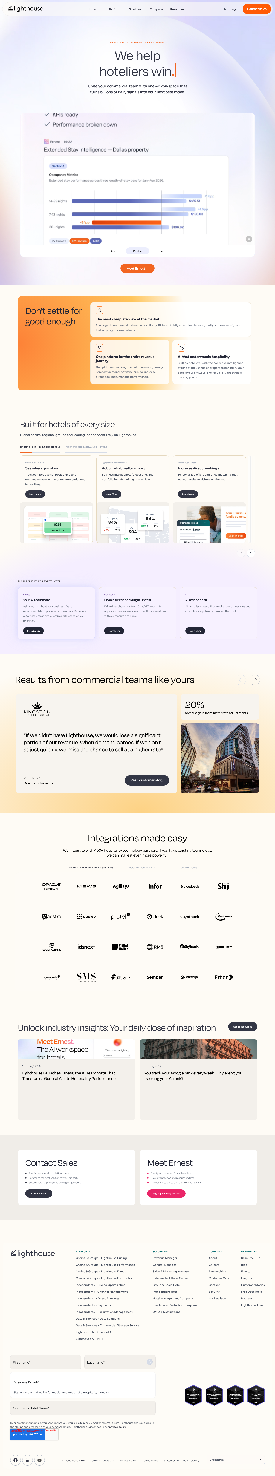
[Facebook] (15, 1460)
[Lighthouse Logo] (25, 9)
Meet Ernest (33, 630)
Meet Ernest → (137, 268)
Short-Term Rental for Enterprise (175, 1305)
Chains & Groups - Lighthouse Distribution (104, 1278)
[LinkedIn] (27, 1460)
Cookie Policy (150, 1460)
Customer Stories (253, 1285)
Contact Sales (38, 1193)
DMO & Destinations (166, 1312)
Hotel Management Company (173, 1298)
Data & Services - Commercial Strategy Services (108, 1325)
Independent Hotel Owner (170, 1278)
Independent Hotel (165, 1291)
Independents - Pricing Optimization (101, 1285)
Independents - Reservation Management (104, 1312)
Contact (214, 1285)
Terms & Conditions (102, 1460)
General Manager (164, 1265)
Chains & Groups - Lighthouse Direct (101, 1271)
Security (214, 1291)
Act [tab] (162, 251)
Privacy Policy (128, 1460)
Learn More (40, 494)
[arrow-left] (241, 680)
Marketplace (217, 1298)
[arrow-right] (255, 680)
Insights (246, 1278)
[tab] (42, 448)
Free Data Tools (251, 1291)
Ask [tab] (113, 251)
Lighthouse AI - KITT (89, 1339)
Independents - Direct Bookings (97, 1298)
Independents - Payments (93, 1305)
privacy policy (117, 1426)
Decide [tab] (137, 251)
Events (245, 1271)
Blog (244, 1265)
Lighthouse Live (252, 1305)
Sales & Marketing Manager (171, 1271)
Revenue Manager (165, 1258)
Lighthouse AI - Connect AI (94, 1332)
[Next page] (251, 553)
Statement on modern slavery (181, 1460)
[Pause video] (249, 239)
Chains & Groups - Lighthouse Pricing (101, 1258)
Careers (214, 1265)
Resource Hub (250, 1258)
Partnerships (217, 1271)
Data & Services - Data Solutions (98, 1318)
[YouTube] (39, 1460)
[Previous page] (241, 553)
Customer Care (219, 1278)
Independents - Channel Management (102, 1291)
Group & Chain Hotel (167, 1285)
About (213, 1258)
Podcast (246, 1298)
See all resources (242, 1026)
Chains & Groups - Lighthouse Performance (105, 1265)
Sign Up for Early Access (166, 1193)
